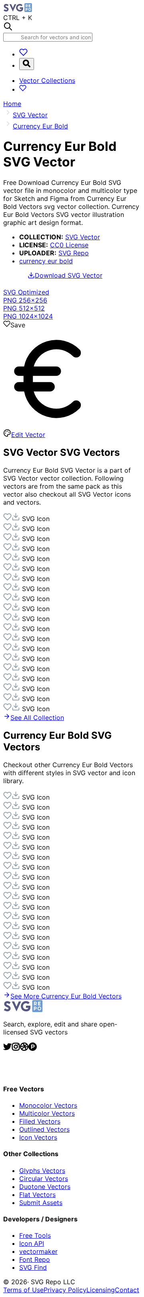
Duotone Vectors (44, 1187)
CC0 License (69, 245)
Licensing (100, 1290)
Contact (127, 1290)
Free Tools (35, 1235)
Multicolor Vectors (47, 1113)
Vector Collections (47, 80)
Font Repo (34, 1259)
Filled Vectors (39, 1121)
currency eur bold (46, 261)
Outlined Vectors (44, 1129)
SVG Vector (82, 237)
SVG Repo (73, 253)
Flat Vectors (37, 1195)
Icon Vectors (38, 1137)
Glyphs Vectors (42, 1171)
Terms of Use (23, 1290)
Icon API (31, 1243)
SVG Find (33, 1267)
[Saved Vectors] (23, 54)
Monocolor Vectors (48, 1105)
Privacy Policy (65, 1290)
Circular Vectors (43, 1179)
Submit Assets (40, 1203)
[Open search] (26, 64)
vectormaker (38, 1251)
